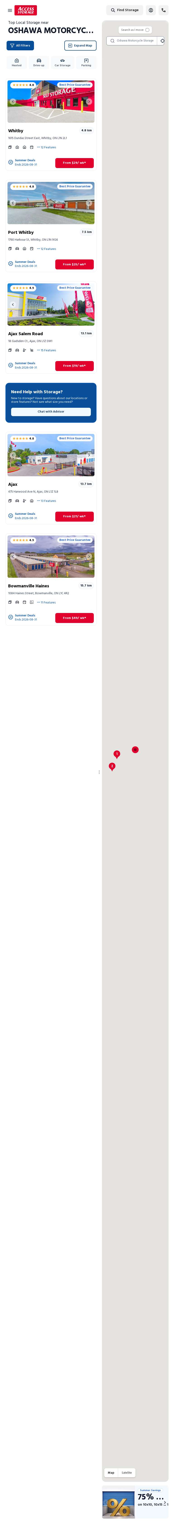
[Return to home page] (25, 10)
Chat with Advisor (51, 411)
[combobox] (110, 10)
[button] (116, 754)
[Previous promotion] (105, 1502)
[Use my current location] (162, 40)
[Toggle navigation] (9, 10)
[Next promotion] (165, 1502)
